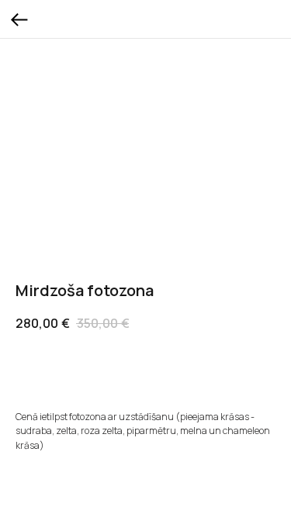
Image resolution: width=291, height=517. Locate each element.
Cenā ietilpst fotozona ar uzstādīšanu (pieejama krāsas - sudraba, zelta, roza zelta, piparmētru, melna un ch (135, 424)
